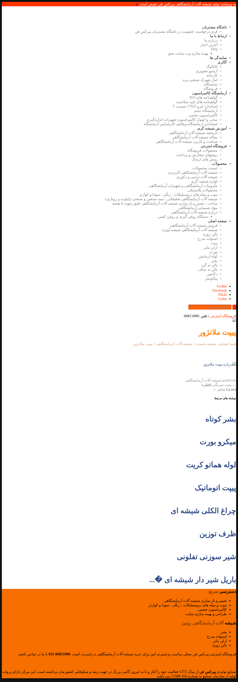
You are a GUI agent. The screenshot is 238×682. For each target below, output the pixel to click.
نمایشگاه (211, 84)
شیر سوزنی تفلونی (206, 556)
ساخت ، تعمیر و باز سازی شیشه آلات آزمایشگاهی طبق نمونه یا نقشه (165, 203)
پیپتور (221, 389)
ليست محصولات (205, 168)
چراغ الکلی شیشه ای (203, 510)
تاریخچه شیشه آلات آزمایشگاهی (193, 133)
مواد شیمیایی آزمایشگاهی (198, 208)
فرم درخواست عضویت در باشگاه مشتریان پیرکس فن (176, 31)
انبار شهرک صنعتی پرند (200, 80)
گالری (222, 62)
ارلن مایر (211, 247)
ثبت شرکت (142, 663)
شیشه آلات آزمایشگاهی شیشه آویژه (190, 230)
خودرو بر (172, 663)
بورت (213, 252)
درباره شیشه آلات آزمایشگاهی (194, 212)
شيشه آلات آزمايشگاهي (120, 658)
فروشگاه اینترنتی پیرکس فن (214, 654)
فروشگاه (211, 89)
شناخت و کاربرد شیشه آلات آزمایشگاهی (187, 142)
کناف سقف (181, 658)
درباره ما (211, 40)
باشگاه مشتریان (214, 27)
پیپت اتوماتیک (215, 487)
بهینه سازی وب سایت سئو (188, 53)
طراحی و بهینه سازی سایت (206, 614)
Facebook (219, 290)
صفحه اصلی (217, 221)
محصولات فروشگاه (203, 150)
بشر (214, 261)
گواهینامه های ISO (203, 97)
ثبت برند (158, 663)
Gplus (222, 299)
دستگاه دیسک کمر (55, 658)
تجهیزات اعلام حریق (96, 663)
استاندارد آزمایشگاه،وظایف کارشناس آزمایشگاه (181, 124)
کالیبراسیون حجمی (203, 115)
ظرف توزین (217, 533)
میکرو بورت (218, 441)
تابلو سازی (206, 663)
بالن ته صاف (208, 269)
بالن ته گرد (209, 265)
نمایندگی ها (218, 58)
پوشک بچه (146, 658)
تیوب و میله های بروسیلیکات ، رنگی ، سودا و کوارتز (178, 194)
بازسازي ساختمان (222, 658)
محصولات (219, 164)
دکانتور (212, 274)
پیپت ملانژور (217, 332)
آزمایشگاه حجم (206, 111)
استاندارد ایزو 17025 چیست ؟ (195, 106)
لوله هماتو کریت (211, 464)
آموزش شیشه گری (212, 128)
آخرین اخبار (209, 45)
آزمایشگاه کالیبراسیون (209, 93)
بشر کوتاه (220, 419)
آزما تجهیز (9, 658)
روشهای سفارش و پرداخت (197, 155)
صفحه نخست (206, 344)
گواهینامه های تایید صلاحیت (197, 102)
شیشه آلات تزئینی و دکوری (197, 177)
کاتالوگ (212, 67)
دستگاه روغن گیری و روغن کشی (183, 217)
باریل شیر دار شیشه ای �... (192, 579)
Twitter (221, 286)
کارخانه (212, 75)
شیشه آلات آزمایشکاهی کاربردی (193, 172)
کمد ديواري (199, 658)
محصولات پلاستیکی (203, 190)
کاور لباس (163, 658)
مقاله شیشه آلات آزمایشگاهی (195, 137)
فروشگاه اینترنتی (214, 146)
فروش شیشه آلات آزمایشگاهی (194, 225)
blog (214, 49)
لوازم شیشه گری (204, 181)
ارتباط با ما (218, 36)
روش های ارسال (205, 159)
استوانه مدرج (208, 239)
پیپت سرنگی (221, 385)
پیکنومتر (211, 278)
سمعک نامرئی (225, 663)
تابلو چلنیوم (188, 663)
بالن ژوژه (210, 234)
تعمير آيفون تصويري (85, 658)
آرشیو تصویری (207, 71)
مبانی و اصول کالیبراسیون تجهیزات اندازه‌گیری (182, 119)
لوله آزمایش (208, 256)
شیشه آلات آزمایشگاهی (174, 344)
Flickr (222, 295)
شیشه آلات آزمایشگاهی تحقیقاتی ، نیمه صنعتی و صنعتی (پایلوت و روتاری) (161, 199)
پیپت (214, 243)
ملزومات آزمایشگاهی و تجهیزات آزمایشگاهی (183, 186)
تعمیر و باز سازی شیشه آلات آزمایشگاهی (195, 601)
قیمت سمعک (123, 663)
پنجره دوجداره (29, 658)
